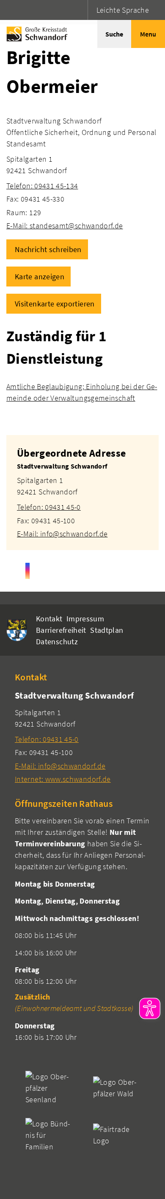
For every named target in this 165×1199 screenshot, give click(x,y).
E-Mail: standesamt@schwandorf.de (64, 225)
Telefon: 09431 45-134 (42, 186)
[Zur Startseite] (35, 34)
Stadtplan (106, 630)
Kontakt (49, 618)
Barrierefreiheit (61, 630)
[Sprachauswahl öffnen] (80, 10)
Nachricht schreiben (48, 249)
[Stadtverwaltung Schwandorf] (82, 500)
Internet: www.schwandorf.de (63, 779)
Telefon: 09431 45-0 (49, 507)
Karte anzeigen (39, 276)
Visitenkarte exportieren (55, 304)
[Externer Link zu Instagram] (27, 571)
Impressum (85, 618)
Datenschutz (57, 641)
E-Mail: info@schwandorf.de (62, 534)
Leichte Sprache (122, 10)
